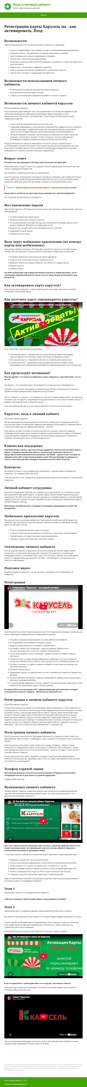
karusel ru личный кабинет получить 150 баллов (49, 1066)
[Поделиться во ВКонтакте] (12, 1060)
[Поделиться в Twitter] (28, 1060)
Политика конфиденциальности (15, 1084)
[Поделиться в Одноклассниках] (17, 1060)
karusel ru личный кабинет (17, 1064)
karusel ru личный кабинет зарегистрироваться (41, 1064)
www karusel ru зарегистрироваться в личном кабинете (30, 1068)
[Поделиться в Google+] (22, 1060)
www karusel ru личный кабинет (59, 1068)
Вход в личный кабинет (31, 4)
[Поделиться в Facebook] (6, 1060)
